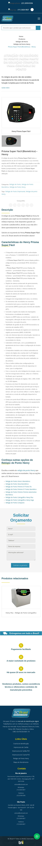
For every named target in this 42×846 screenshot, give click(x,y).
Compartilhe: (21, 201)
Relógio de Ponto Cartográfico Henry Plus (19, 497)
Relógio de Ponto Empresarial (15, 191)
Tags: (3, 191)
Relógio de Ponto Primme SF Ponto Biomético (21, 489)
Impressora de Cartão (21, 747)
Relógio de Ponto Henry (22, 44)
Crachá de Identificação (21, 744)
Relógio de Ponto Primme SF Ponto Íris (19, 487)
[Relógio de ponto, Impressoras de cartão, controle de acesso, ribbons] (7, 18)
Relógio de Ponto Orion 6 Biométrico (18, 481)
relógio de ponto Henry (26, 470)
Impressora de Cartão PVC (21, 751)
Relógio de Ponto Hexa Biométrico (17, 484)
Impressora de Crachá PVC (21, 755)
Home (21, 36)
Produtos (22, 39)
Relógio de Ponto (22, 42)
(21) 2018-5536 (27, 3)
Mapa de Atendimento (21, 762)
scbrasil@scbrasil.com (21, 784)
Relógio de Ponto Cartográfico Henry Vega (20, 500)
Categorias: (5, 184)
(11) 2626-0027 (23, 10)
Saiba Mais (5, 88)
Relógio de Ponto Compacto (15, 503)
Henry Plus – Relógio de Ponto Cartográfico (21, 613)
